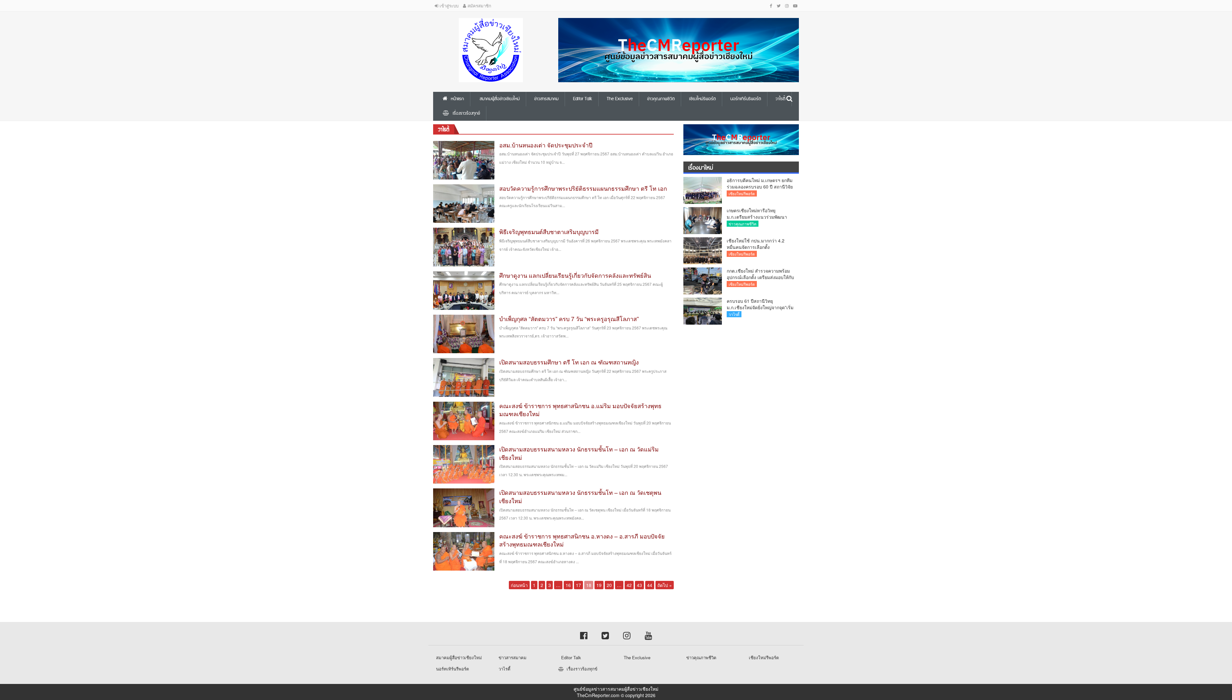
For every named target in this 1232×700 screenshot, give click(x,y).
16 (568, 585)
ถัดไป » (664, 585)
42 (629, 585)
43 (639, 585)
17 (578, 585)
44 (649, 585)
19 (599, 585)
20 (609, 585)
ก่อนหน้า (519, 585)
